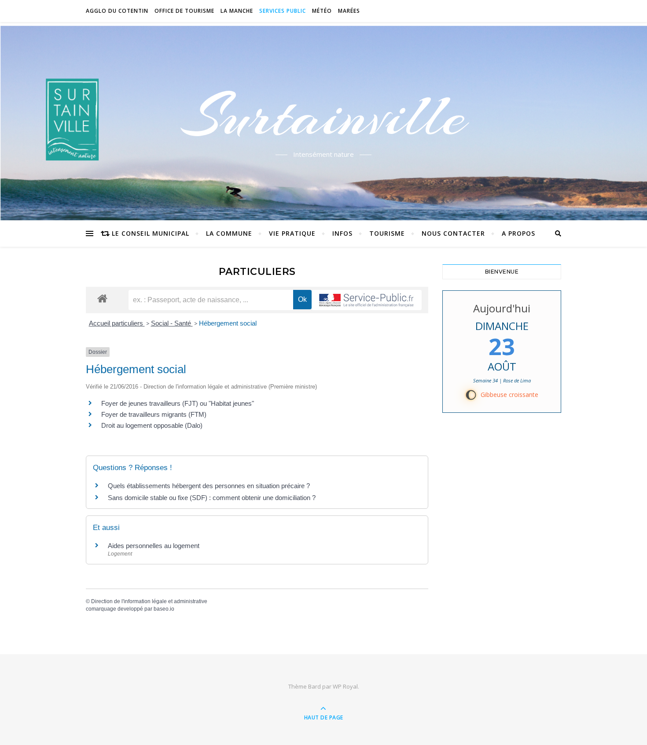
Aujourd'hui (501, 308)
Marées (349, 11)
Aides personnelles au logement (153, 545)
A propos (518, 233)
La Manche (237, 11)
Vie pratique (292, 233)
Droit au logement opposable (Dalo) (151, 425)
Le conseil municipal (150, 233)
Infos (342, 233)
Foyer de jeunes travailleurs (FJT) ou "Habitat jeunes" (177, 403)
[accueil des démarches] (102, 298)
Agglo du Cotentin (117, 11)
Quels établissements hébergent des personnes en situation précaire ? (209, 485)
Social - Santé (172, 323)
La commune (229, 233)
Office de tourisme (184, 11)
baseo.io (164, 609)
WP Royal (345, 686)
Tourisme (387, 233)
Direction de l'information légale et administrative (149, 601)
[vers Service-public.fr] (367, 300)
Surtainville (323, 116)
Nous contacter (453, 233)
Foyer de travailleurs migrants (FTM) (153, 414)
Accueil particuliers (117, 323)
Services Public (282, 11)
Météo (322, 11)
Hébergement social (228, 323)
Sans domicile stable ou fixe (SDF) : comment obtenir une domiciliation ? (212, 497)
